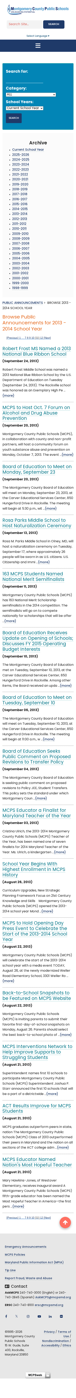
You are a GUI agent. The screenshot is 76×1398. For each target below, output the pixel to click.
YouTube (39, 1316)
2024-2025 (20, 159)
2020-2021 (20, 179)
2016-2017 (19, 199)
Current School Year (28, 150)
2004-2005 (21, 258)
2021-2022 (20, 174)
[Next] (47, 337)
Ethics (67, 1345)
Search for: (17, 72)
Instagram (28, 1316)
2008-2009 (21, 238)
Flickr (61, 1316)
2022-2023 (20, 169)
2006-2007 (20, 248)
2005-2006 (21, 253)
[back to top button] (65, 1222)
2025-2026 (20, 155)
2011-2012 (19, 224)
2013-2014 (20, 214)
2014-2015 (20, 209)
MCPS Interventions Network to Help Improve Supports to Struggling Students (37, 1052)
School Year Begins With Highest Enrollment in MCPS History (33, 870)
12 (41, 337)
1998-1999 (20, 288)
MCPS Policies (15, 1254)
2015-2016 (20, 204)
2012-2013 (19, 219)
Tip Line (10, 1270)
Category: (16, 89)
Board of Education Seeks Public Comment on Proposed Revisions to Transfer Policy (36, 757)
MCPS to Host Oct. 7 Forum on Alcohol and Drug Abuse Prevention (36, 413)
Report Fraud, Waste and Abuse (28, 1278)
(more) (8, 395)
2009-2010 (20, 234)
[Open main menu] (38, 45)
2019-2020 (20, 184)
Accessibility (50, 1345)
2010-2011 (19, 229)
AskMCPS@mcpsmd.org (53, 1297)
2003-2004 (21, 263)
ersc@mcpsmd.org (49, 1305)
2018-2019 (20, 189)
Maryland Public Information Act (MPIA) (34, 1262)
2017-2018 (19, 194)
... (22, 337)
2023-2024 (20, 164)
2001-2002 (20, 273)
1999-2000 (20, 283)
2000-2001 (20, 278)
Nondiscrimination (55, 1341)
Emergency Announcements (25, 1247)
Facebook (6, 1316)
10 (32, 337)
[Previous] (12, 337)
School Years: (19, 102)
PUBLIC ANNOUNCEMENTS (22, 303)
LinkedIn (50, 1316)
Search (53, 24)
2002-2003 (20, 268)
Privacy (49, 1332)
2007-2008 (20, 243)
